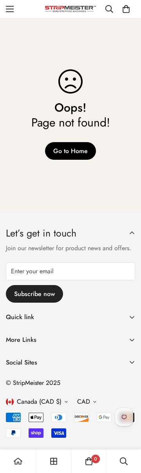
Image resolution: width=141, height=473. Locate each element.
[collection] (54, 461)
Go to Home (70, 150)
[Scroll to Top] (127, 431)
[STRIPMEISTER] (70, 9)
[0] (126, 9)
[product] (18, 461)
